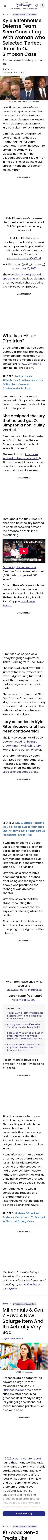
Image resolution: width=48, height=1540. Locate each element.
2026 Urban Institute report (23, 1458)
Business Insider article (18, 1390)
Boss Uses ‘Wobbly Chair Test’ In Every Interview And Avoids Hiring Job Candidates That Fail (25, 1036)
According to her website (19, 567)
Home (5, 14)
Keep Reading (24, 1513)
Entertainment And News (24, 14)
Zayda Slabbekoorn (13, 1338)
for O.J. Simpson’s (29, 364)
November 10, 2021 (24, 268)
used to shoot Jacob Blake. (21, 772)
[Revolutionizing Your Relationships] (24, 5)
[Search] (36, 5)
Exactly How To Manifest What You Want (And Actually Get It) (24, 1026)
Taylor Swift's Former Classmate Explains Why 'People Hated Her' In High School (25, 1015)
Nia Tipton (8, 69)
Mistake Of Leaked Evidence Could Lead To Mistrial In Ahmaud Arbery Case (24, 1217)
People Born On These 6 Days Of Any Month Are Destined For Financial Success (25, 1047)
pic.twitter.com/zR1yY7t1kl (24, 258)
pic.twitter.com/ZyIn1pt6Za (24, 990)
